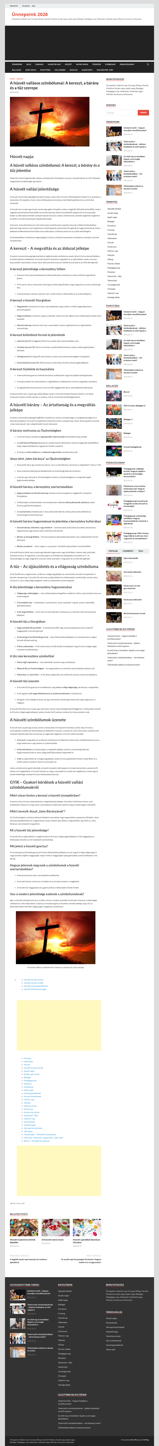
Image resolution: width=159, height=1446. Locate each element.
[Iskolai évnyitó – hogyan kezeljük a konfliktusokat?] (114, 128)
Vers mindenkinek (113, 1340)
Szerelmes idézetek (132, 572)
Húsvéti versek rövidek (33, 983)
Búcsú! (127, 392)
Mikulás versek (30, 1106)
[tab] (113, 551)
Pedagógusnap (127, 64)
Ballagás (16, 70)
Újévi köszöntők (131, 558)
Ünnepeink (26, 6)
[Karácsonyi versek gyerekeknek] (114, 586)
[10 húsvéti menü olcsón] (55, 1228)
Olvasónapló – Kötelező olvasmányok (40, 1134)
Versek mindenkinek (32, 1096)
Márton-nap (29, 1099)
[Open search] (148, 64)
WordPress (135, 1440)
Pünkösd (96, 64)
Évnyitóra (45, 70)
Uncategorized (113, 284)
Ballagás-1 (128, 419)
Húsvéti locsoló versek (33, 1068)
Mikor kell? (110, 1349)
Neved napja (111, 1318)
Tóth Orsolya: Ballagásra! (135, 405)
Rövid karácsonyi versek (134, 613)
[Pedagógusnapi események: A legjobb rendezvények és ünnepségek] (114, 501)
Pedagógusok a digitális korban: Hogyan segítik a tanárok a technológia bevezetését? (134, 472)
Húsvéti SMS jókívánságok (35, 989)
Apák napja (30, 70)
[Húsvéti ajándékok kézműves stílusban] (87, 1228)
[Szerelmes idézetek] (114, 572)
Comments (128, 551)
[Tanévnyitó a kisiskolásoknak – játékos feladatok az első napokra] (114, 142)
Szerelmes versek (113, 1336)
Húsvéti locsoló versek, (33, 979)
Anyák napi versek (31, 1074)
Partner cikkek (113, 263)
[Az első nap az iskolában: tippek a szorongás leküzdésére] (114, 156)
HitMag (146, 1440)
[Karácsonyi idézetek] (114, 600)
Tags (140, 551)
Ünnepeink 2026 (30, 14)
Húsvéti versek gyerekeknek (36, 986)
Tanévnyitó (112, 280)
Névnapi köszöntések (33, 1128)
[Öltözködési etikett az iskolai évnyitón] (114, 186)
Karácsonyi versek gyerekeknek (132, 586)
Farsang (39, 64)
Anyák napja (82, 64)
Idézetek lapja (30, 1125)
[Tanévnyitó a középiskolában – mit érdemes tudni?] (114, 171)
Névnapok (28, 1131)
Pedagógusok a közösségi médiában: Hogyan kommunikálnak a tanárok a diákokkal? (136, 520)
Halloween (60, 70)
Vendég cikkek (113, 297)
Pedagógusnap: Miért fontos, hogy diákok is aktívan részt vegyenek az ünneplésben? (136, 536)
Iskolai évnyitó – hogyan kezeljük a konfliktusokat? (135, 129)
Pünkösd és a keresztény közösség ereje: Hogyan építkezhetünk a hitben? (135, 488)
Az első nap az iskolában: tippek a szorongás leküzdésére (134, 159)
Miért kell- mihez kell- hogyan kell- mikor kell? (43, 1137)
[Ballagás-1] (114, 419)
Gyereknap (110, 64)
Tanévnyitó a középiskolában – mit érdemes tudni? (133, 173)
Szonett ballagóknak (132, 447)
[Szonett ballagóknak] (114, 447)
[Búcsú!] (114, 392)
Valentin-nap (54, 64)
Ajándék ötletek (114, 209)
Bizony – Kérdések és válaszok (37, 1141)
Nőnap (110, 259)
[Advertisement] (79, 43)
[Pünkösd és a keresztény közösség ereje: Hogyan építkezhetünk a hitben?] (114, 486)
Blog (33, 6)
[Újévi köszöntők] (114, 558)
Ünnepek (20, 79)
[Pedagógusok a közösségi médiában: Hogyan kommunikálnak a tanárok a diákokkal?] (114, 516)
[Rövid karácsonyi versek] (114, 613)
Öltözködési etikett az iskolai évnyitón (133, 187)
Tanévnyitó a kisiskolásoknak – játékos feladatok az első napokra (135, 144)
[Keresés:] (127, 112)
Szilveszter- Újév (105, 70)
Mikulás (74, 70)
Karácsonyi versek (31, 1112)
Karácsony (87, 70)
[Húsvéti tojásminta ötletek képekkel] (24, 1228)
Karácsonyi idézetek (133, 599)
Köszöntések (29, 1122)
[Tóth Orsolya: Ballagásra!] (114, 406)
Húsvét (68, 64)
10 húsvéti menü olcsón (52, 1239)
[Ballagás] (114, 433)
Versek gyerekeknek (32, 1093)
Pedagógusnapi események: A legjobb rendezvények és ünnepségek (136, 503)
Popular (113, 551)
